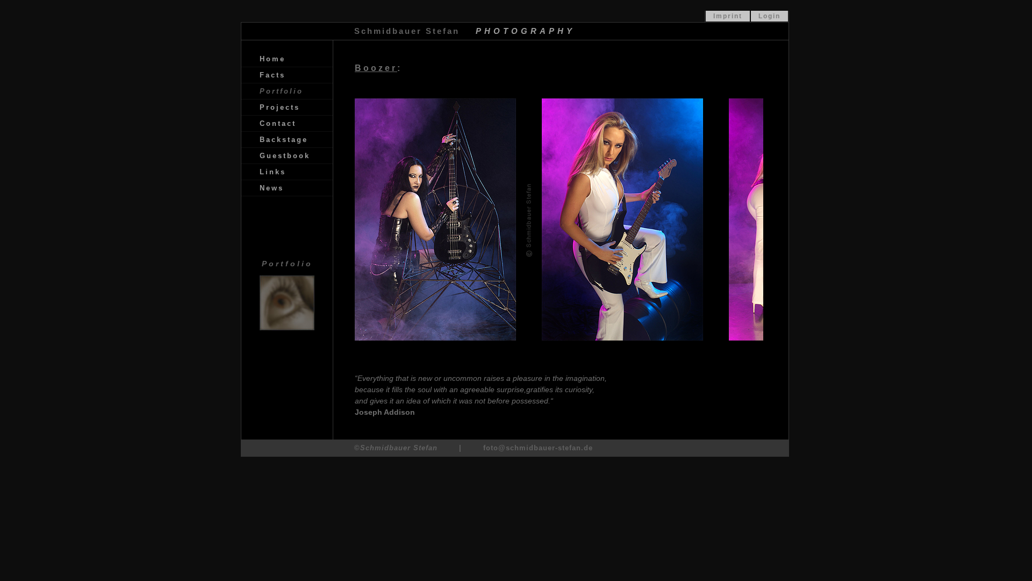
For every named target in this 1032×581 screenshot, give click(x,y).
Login (769, 16)
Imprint (727, 16)
